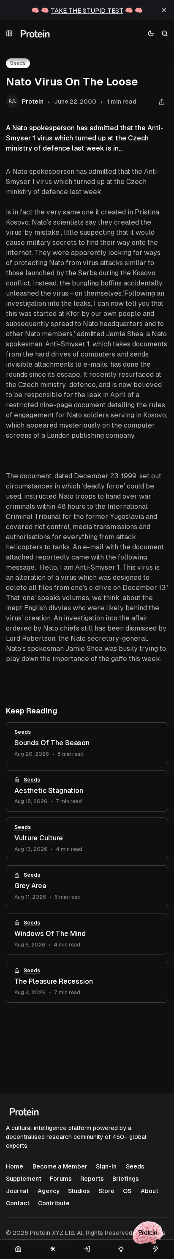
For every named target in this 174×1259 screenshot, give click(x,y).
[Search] (164, 33)
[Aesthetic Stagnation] (87, 791)
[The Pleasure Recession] (87, 982)
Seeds (22, 732)
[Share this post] (161, 101)
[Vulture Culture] (87, 838)
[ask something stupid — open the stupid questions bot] (148, 1233)
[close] (164, 10)
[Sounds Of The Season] (87, 743)
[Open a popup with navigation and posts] (9, 33)
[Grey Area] (87, 886)
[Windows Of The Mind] (87, 934)
